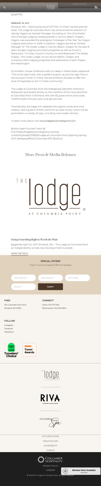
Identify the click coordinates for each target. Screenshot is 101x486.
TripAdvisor (9, 332)
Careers (50, 470)
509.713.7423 (53, 305)
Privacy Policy (50, 466)
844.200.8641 (60, 308)
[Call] (4, 7)
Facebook (8, 328)
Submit (50, 287)
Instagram (8, 325)
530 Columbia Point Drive (15, 305)
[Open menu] (96, 7)
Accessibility (50, 446)
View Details (19, 253)
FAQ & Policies (50, 441)
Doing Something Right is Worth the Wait (34, 239)
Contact (50, 450)
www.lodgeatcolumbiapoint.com (57, 121)
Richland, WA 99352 (12, 308)
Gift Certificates (50, 436)
